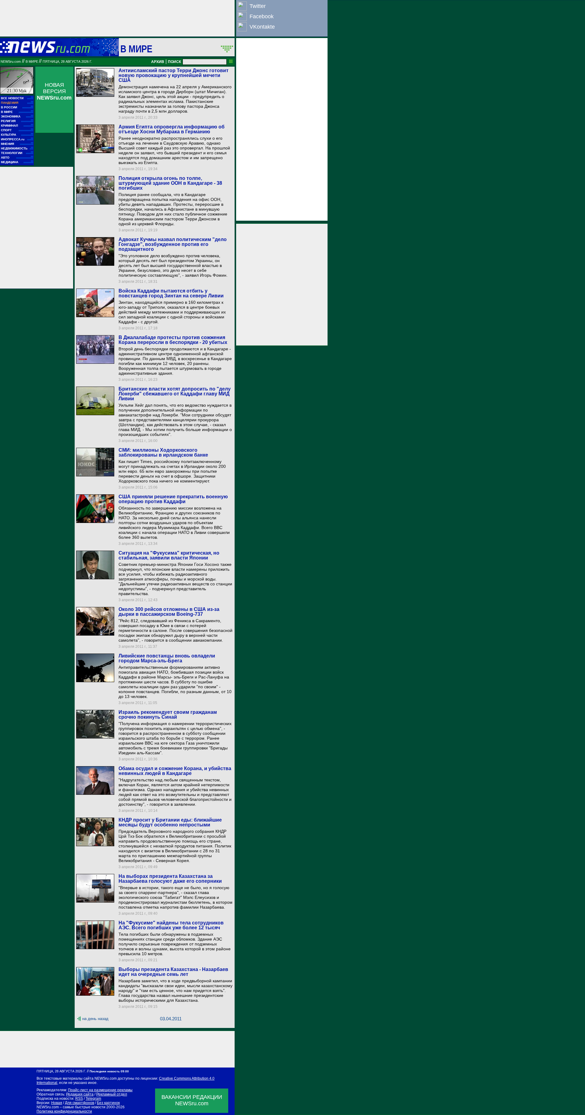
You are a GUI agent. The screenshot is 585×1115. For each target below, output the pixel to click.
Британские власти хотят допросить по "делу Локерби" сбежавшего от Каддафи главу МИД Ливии (175, 393)
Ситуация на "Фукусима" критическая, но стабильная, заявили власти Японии (169, 555)
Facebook (262, 16)
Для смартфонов (79, 1103)
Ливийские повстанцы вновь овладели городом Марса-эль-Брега (167, 658)
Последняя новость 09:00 (109, 1071)
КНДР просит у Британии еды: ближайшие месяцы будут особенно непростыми (170, 822)
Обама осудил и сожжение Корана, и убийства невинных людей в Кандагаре (175, 771)
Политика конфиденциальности (64, 1111)
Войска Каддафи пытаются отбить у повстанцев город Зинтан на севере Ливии (171, 293)
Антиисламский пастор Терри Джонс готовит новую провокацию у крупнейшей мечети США (174, 75)
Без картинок (108, 1103)
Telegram (93, 1098)
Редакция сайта (80, 1094)
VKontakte (262, 27)
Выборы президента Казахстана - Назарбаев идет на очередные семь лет (173, 972)
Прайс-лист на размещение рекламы (100, 1090)
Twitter (258, 6)
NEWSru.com (11, 61)
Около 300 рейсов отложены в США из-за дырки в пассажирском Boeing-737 (169, 612)
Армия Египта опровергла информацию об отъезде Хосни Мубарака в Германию (172, 129)
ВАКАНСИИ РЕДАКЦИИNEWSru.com (191, 1100)
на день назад (95, 1018)
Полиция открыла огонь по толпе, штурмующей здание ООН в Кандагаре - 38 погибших (170, 183)
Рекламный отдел (111, 1094)
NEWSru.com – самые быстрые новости (71, 1107)
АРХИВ (157, 62)
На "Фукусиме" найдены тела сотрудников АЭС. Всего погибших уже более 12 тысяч (171, 925)
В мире (136, 48)
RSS (79, 1098)
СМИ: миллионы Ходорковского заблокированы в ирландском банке (163, 452)
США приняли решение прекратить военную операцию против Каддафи (173, 499)
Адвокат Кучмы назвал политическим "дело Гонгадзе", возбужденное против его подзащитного (173, 244)
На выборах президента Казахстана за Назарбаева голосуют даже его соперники (170, 879)
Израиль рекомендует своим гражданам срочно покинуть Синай (168, 715)
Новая (56, 1103)
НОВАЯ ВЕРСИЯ (54, 91)
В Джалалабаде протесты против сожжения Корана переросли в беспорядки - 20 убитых (173, 340)
